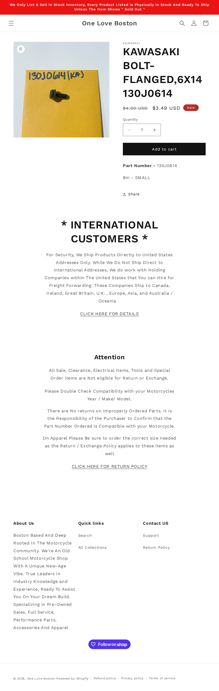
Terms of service (162, 678)
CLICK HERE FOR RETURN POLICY (109, 466)
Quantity (130, 119)
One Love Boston (41, 678)
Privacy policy (132, 678)
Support (151, 535)
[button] (11, 23)
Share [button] (134, 194)
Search (85, 535)
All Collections (92, 547)
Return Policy (156, 547)
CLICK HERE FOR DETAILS (109, 313)
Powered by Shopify (72, 678)
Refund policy (105, 678)
